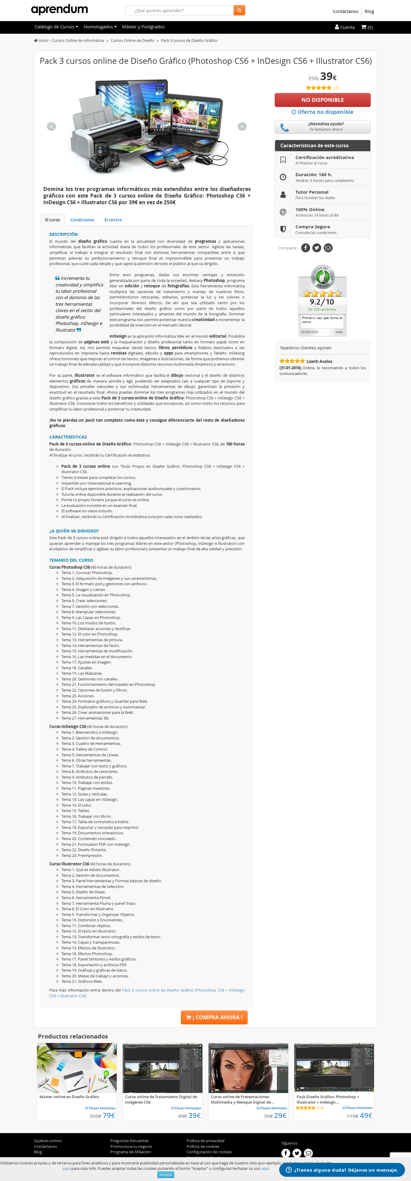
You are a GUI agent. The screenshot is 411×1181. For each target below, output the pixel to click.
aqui (66, 1168)
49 (366, 1115)
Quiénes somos (48, 1140)
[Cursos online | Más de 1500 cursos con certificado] (59, 10)
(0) (369, 27)
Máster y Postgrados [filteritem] (143, 26)
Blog (369, 11)
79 (109, 1115)
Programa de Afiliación (130, 1151)
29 (280, 1115)
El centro (113, 220)
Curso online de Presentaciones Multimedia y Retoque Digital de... (242, 1099)
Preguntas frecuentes (129, 1140)
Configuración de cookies (209, 1151)
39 (194, 1115)
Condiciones (82, 220)
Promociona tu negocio (131, 1146)
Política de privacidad (205, 1140)
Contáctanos (345, 11)
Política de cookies (203, 1146)
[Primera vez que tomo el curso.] (322, 300)
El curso (52, 220)
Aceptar (165, 1174)
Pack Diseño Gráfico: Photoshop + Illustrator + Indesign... (328, 1099)
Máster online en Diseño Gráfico (69, 1096)
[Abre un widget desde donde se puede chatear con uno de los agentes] (342, 1170)
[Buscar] (239, 10)
